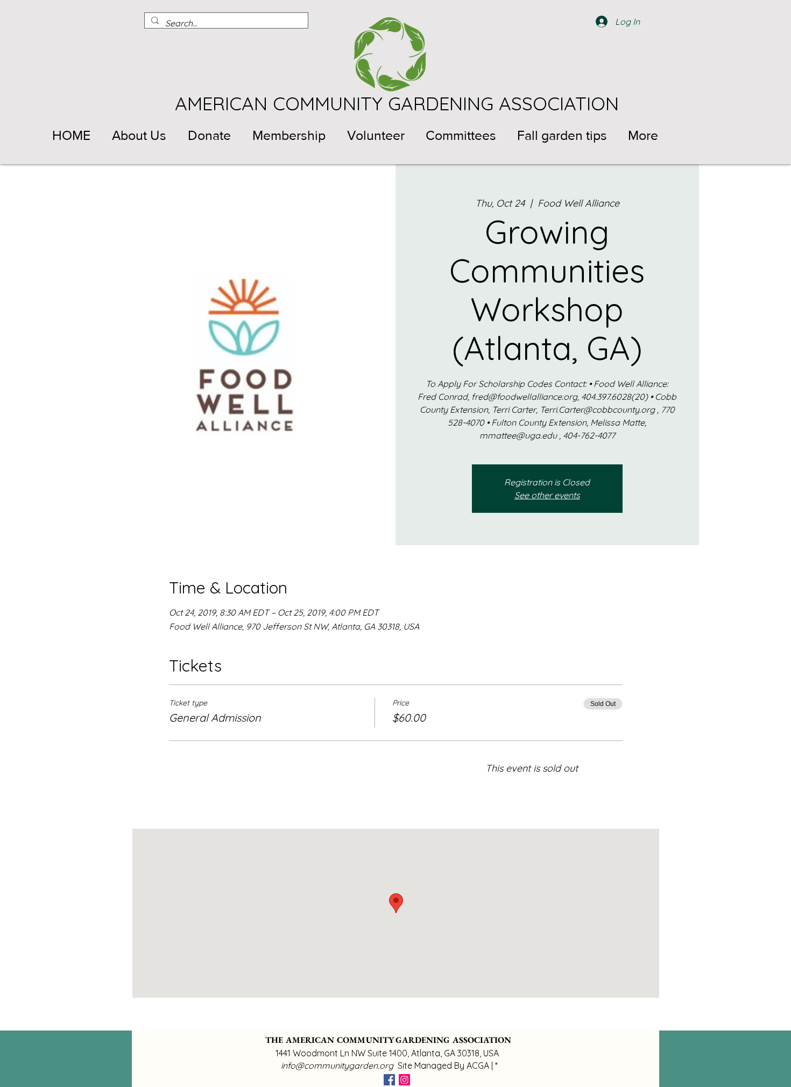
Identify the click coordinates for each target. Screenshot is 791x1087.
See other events (547, 495)
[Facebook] (389, 1079)
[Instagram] (404, 1079)
